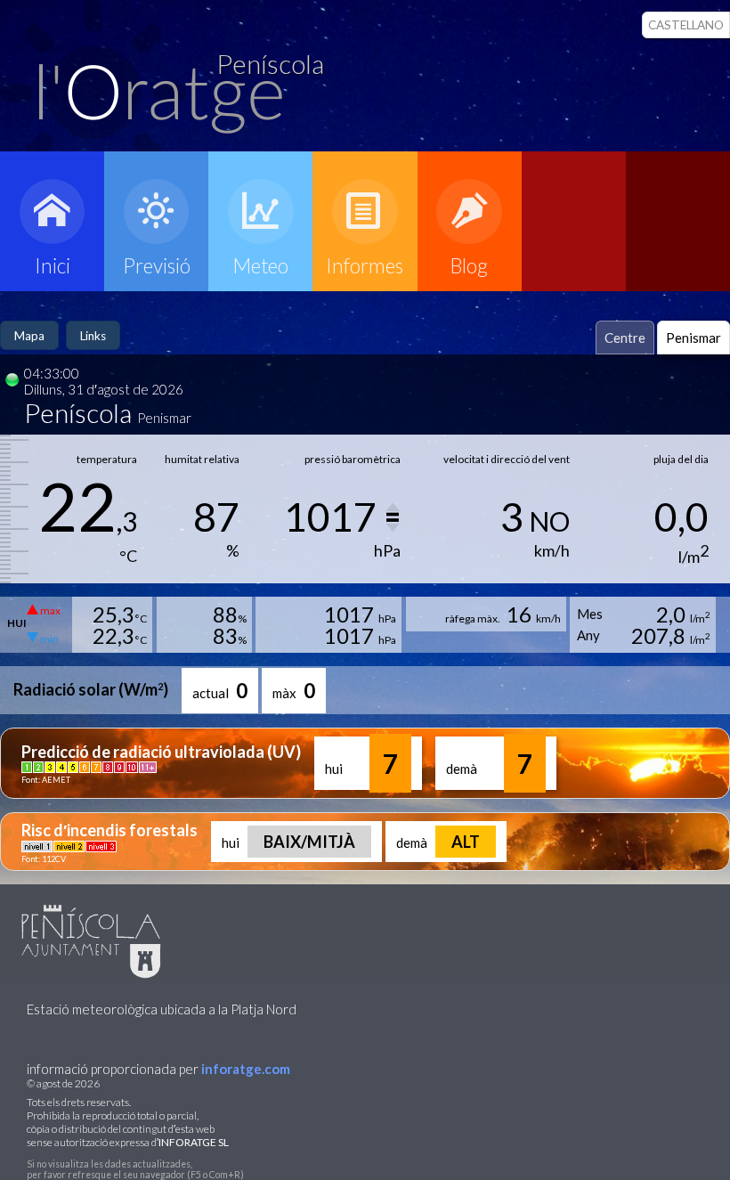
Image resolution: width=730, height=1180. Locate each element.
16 (534, 614)
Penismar (693, 338)
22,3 (120, 635)
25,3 (120, 614)
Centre (624, 338)
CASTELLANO (686, 25)
